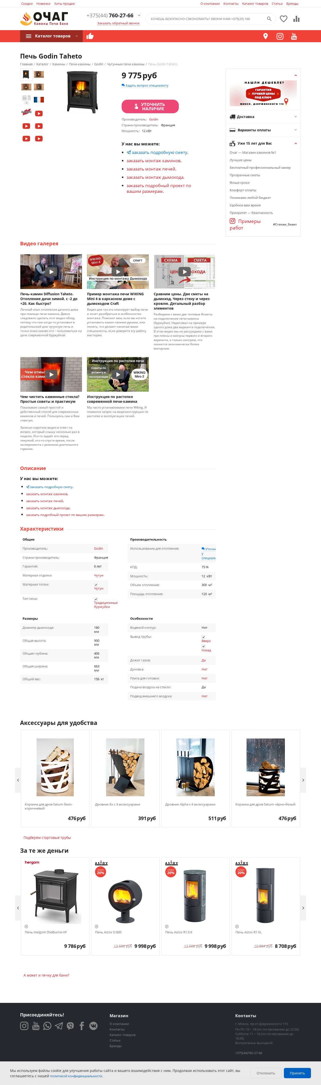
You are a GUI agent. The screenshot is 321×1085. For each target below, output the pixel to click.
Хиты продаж (64, 3)
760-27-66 (110, 15)
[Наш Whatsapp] (47, 1026)
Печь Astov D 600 (108, 932)
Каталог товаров (255, 3)
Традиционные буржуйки (106, 604)
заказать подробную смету (159, 152)
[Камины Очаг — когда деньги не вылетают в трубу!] (44, 19)
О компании (210, 3)
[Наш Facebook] (82, 1026)
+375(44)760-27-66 (248, 1053)
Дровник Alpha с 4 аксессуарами (190, 805)
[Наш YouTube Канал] (36, 1026)
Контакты (230, 3)
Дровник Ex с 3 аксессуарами (117, 805)
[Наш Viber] (70, 1026)
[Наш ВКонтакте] (93, 1026)
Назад (206, 650)
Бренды (292, 3)
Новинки (43, 3)
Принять (297, 1073)
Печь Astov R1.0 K (178, 932)
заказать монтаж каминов (154, 160)
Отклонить (266, 1073)
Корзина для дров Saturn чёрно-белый (265, 805)
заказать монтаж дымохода (155, 177)
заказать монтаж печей (151, 169)
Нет (204, 669)
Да (204, 660)
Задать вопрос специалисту (147, 85)
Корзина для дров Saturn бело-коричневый (48, 806)
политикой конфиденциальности (76, 1076)
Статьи (277, 3)
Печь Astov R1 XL (248, 932)
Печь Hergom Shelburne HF (46, 932)
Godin (98, 548)
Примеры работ (245, 224)
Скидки (27, 3)
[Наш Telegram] (59, 1026)
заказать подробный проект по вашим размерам (159, 188)
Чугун (98, 575)
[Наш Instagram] (24, 1026)
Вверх (206, 641)
